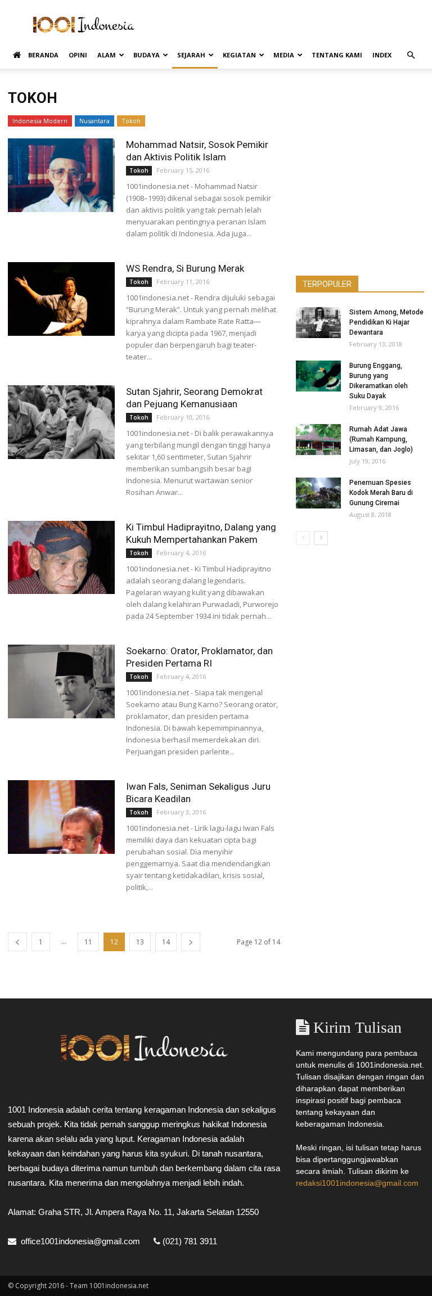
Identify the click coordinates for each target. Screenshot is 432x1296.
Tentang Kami (337, 55)
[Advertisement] (292, 25)
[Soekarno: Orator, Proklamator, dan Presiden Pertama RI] (61, 681)
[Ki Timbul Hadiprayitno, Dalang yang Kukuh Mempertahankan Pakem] (61, 557)
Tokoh (131, 120)
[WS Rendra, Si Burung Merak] (61, 299)
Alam (106, 55)
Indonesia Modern (40, 120)
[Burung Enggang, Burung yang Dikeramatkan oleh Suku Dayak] (318, 376)
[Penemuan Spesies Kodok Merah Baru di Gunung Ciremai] (318, 493)
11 (88, 942)
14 (166, 942)
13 (140, 942)
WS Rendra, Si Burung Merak (185, 268)
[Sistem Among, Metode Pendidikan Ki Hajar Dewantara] (318, 322)
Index (382, 55)
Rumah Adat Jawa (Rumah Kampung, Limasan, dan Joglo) (381, 439)
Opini (78, 55)
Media (283, 55)
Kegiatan (239, 55)
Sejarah (191, 55)
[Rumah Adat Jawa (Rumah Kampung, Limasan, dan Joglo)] (318, 439)
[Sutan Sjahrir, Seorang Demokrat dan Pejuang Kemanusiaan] (61, 422)
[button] (410, 55)
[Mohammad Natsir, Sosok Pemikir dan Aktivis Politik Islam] (61, 175)
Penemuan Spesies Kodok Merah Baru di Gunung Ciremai (381, 493)
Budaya (146, 55)
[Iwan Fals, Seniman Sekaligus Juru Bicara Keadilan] (61, 817)
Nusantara (94, 120)
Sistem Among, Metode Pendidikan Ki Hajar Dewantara (386, 322)
